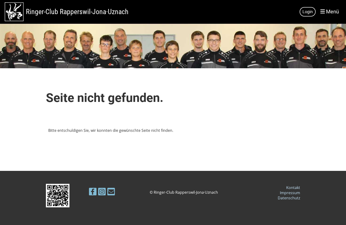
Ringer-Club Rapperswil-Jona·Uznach (77, 12)
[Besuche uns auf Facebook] (93, 192)
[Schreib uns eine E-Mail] (111, 192)
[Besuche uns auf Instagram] (102, 192)
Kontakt (293, 187)
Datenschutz (289, 198)
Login (307, 11)
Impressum (290, 192)
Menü (332, 12)
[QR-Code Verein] (57, 206)
